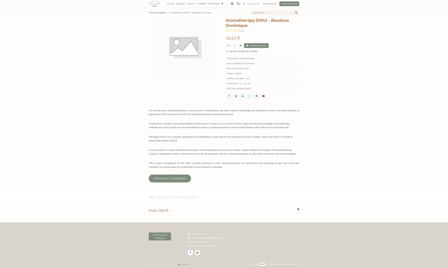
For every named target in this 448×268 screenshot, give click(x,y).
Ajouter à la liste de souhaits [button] (243, 51)
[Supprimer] (228, 45)
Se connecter (269, 3)
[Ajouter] (240, 45)
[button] (238, 3)
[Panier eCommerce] (232, 3)
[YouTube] (197, 252)
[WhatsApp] (249, 96)
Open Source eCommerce (286, 264)
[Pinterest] (256, 96)
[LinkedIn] (243, 96)
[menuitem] (170, 4)
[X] (236, 96)
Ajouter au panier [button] (258, 45)
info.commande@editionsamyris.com (209, 238)
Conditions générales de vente (202, 245)
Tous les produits (157, 12)
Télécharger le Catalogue (160, 236)
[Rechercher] (296, 12)
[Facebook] (229, 96)
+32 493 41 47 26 (199, 242)
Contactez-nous (289, 4)
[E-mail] (263, 96)
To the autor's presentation (170, 178)
